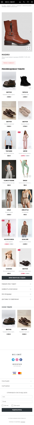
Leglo (9, 210)
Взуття (13, 5)
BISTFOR (9, 92)
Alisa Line (25, 239)
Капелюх (9, 269)
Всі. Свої (4, 5)
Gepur (25, 151)
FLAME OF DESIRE (9, 180)
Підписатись (17, 410)
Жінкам (9, 5)
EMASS (25, 180)
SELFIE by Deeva (9, 239)
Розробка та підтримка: (17, 421)
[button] (30, 31)
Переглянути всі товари (17, 278)
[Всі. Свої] (10, 2)
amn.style (25, 210)
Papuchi (25, 92)
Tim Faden (9, 151)
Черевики (19, 5)
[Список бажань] (28, 2)
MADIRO (6, 54)
